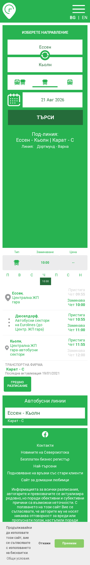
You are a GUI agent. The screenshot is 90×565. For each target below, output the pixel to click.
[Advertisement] (45, 199)
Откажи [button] (44, 543)
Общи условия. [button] (18, 558)
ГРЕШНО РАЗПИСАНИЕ (17, 384)
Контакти (45, 445)
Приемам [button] (69, 543)
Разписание (9, 5)
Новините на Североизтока (45, 452)
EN (84, 17)
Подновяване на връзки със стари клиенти (45, 473)
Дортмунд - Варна (53, 146)
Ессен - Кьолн (24, 413)
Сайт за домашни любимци (45, 480)
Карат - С (15, 369)
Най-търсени (45, 466)
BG (73, 17)
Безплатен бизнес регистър (45, 459)
